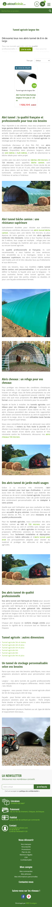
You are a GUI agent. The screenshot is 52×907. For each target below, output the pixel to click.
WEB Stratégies (31, 903)
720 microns (34, 524)
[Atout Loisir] (14, 4)
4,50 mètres (10, 153)
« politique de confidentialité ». (29, 791)
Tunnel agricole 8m (10, 653)
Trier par (30, 61)
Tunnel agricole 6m (10, 650)
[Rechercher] (50, 10)
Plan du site (26, 852)
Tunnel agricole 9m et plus (13, 655)
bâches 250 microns (39, 160)
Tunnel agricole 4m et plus (13, 645)
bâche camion (37, 162)
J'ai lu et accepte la (22, 791)
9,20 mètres (22, 153)
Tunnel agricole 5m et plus (13, 647)
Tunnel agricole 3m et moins (14, 642)
